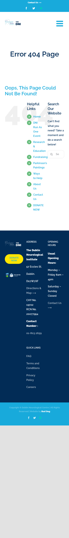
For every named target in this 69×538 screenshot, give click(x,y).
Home (37, 116)
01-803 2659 (34, 333)
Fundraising (40, 157)
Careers (31, 387)
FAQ (28, 356)
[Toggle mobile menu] (60, 23)
